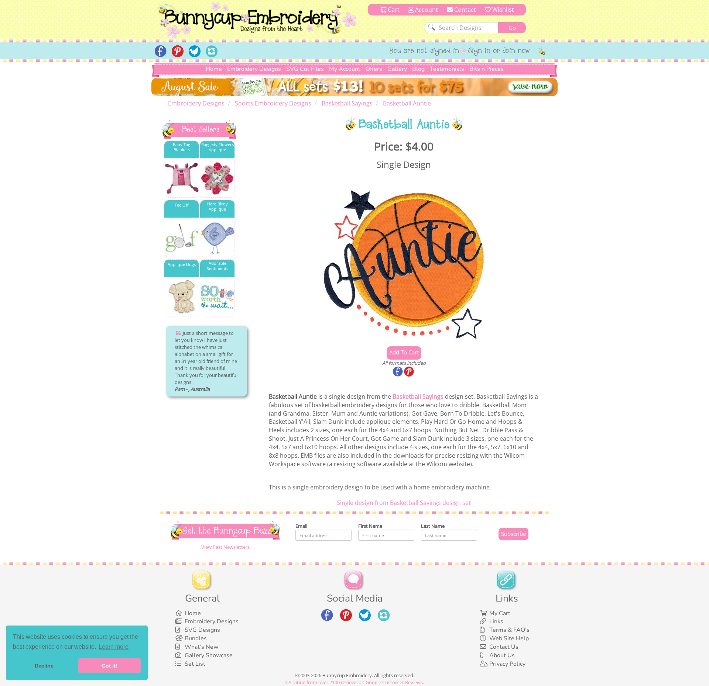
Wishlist (502, 10)
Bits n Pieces (486, 69)
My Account (344, 69)
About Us (502, 655)
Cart (393, 10)
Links (496, 621)
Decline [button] (44, 666)
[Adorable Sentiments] (217, 297)
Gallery (397, 69)
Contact (464, 10)
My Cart (499, 613)
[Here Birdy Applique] (217, 238)
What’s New (201, 647)
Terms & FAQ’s (509, 630)
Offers (374, 69)
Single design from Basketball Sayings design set (404, 503)
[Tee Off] (181, 238)
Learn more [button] (114, 647)
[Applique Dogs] (181, 297)
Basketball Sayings (418, 396)
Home (214, 69)
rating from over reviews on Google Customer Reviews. (354, 682)
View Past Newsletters (225, 547)
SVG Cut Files (305, 69)
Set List (195, 664)
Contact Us (503, 647)
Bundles (196, 638)
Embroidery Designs (254, 69)
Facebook (398, 372)
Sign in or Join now (499, 51)
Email (301, 526)
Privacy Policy (507, 664)
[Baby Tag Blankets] (181, 178)
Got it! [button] (109, 666)
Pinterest (409, 372)
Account (426, 10)
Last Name (433, 526)
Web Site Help (509, 638)
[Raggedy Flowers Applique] (217, 178)
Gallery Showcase (209, 655)
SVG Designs (202, 630)
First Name (370, 526)
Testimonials (447, 69)
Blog (418, 69)
